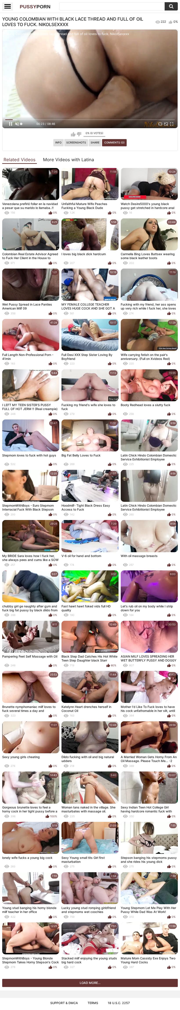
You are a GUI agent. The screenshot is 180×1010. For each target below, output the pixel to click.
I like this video (73, 134)
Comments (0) (114, 142)
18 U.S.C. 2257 (119, 1003)
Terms (93, 1003)
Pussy (35, 6)
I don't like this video (79, 134)
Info (58, 142)
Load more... (90, 983)
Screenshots (76, 142)
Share (95, 142)
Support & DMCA (64, 1003)
